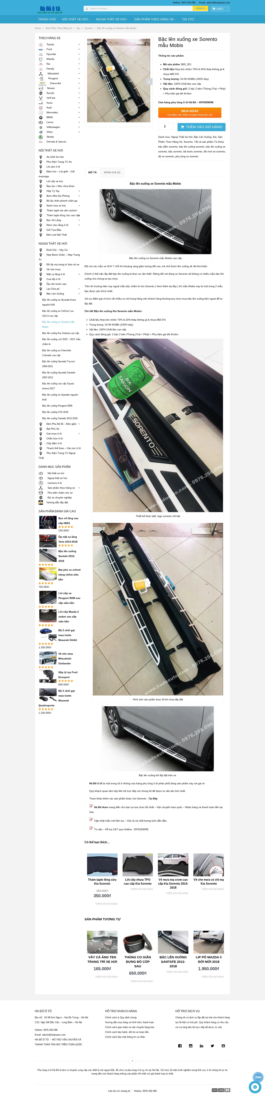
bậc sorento (175, 151)
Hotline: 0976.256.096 (184, 2)
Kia (78, 28)
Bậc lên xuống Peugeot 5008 (57, 406)
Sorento (89, 28)
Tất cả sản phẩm (203, 141)
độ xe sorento (166, 156)
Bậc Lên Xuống (202, 136)
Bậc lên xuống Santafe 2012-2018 (60, 418)
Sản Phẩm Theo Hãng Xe (154, 19)
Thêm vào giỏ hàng (204, 127)
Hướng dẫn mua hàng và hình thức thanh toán (129, 1022)
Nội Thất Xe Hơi (75, 19)
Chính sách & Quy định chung (120, 1017)
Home (38, 28)
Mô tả (92, 172)
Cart (221, 9)
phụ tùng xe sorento (186, 156)
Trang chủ (47, 19)
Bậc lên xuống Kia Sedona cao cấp (60, 333)
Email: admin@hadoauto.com (214, 2)
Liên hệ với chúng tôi (119, 1091)
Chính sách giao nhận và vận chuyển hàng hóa (129, 1027)
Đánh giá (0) (112, 172)
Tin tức (188, 19)
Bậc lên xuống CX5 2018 (55, 412)
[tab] (92, 172)
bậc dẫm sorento (168, 146)
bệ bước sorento (192, 151)
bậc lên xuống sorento (191, 146)
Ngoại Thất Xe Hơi (111, 19)
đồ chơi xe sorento (214, 151)
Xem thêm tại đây (167, 286)
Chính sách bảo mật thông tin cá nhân (125, 1037)
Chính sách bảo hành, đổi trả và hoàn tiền (127, 1032)
